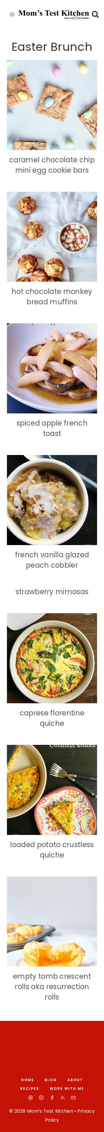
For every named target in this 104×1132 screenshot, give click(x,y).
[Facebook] (52, 1097)
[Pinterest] (30, 1097)
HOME (27, 1079)
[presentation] (52, 105)
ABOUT (75, 1079)
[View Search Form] (95, 14)
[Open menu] (12, 14)
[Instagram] (41, 1097)
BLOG (50, 1079)
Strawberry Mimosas (52, 591)
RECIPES (29, 1088)
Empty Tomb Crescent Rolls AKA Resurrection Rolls (52, 986)
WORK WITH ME (67, 1088)
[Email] (73, 1097)
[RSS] (62, 1097)
